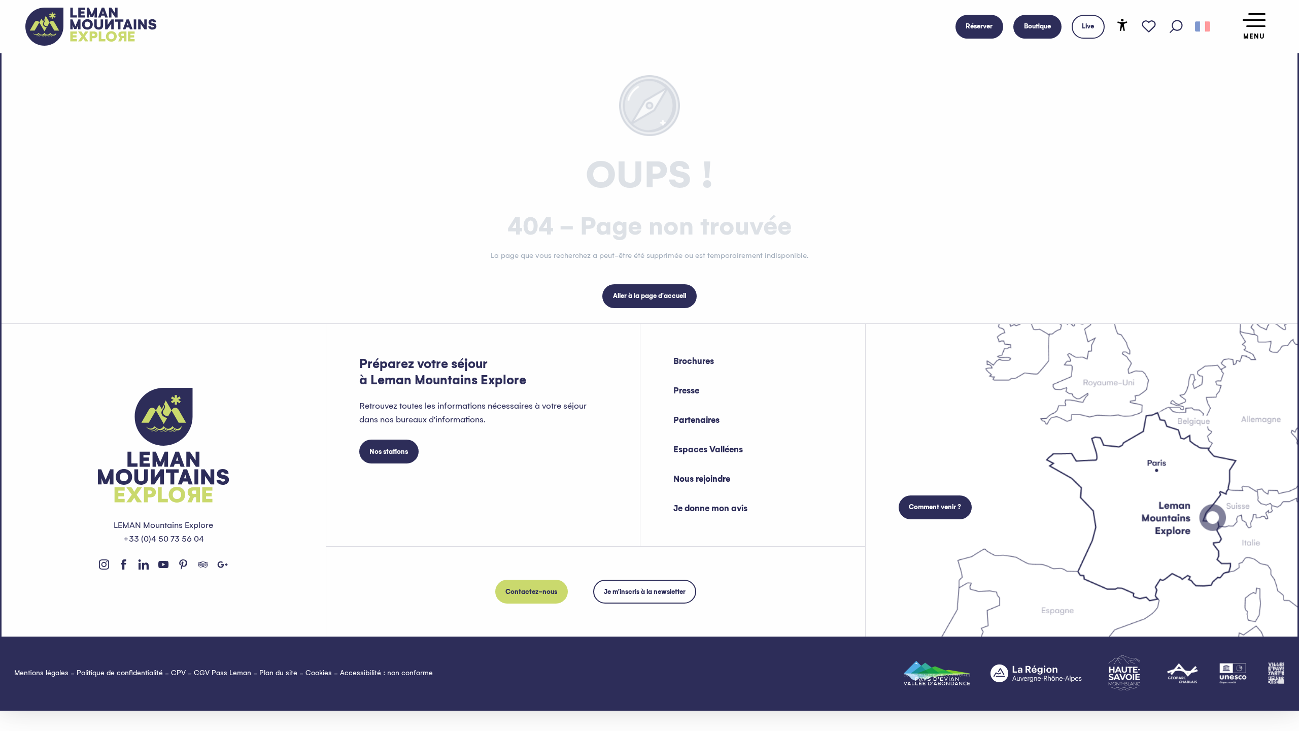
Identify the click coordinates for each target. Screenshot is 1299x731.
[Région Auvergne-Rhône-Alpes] (1036, 673)
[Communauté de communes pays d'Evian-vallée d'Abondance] (937, 673)
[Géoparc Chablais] (1183, 673)
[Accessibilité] (1122, 24)
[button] (1176, 27)
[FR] (1202, 27)
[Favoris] (1148, 27)
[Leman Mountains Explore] (91, 27)
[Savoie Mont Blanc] (1124, 672)
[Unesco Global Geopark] (1233, 673)
